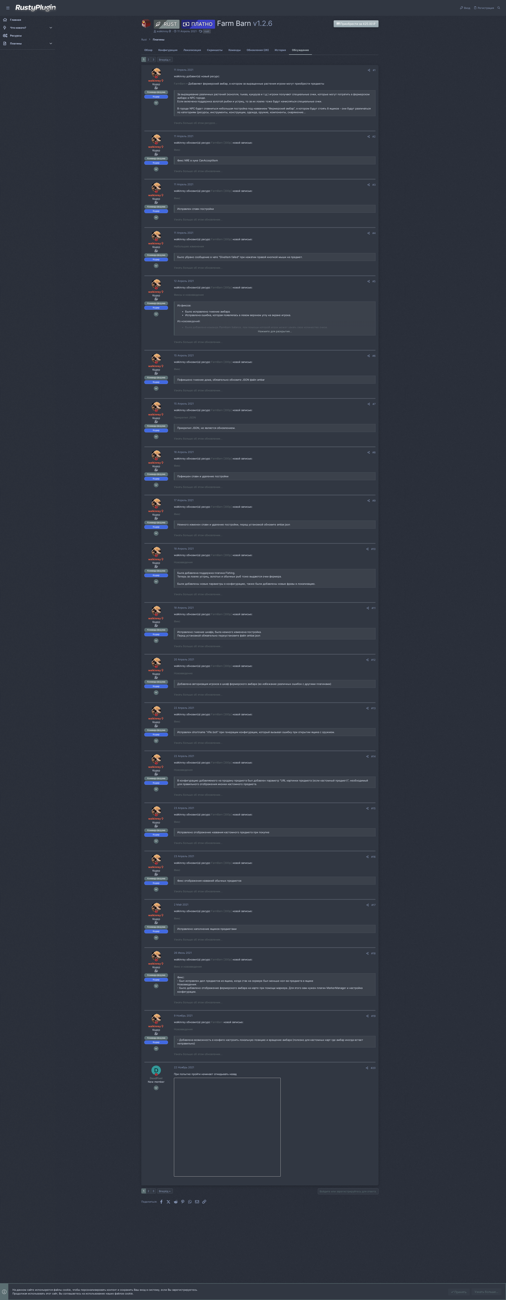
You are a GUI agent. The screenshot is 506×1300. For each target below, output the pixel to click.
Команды (234, 50)
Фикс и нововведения (188, 966)
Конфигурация (167, 50)
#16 (373, 856)
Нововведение (183, 673)
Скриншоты (215, 50)
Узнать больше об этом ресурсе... (195, 122)
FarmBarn (180, 83)
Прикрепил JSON (185, 417)
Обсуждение (300, 50)
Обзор (148, 50)
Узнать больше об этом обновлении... (198, 171)
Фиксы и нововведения (189, 294)
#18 (373, 953)
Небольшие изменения (189, 246)
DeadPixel (156, 1078)
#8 (374, 452)
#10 (373, 549)
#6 (374, 355)
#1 (374, 70)
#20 (373, 1067)
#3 (374, 184)
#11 (374, 608)
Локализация (192, 50)
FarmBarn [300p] (221, 142)
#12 (373, 659)
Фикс (177, 149)
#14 (373, 756)
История (280, 50)
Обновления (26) (258, 50)
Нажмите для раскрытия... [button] (275, 331)
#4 (374, 233)
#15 (373, 808)
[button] (8, 8)
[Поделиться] (368, 70)
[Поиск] (499, 7)
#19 (373, 1016)
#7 (374, 404)
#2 (374, 136)
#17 (373, 905)
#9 (374, 500)
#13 (373, 708)
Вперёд (163, 59)
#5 (374, 281)
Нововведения (183, 562)
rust (206, 31)
